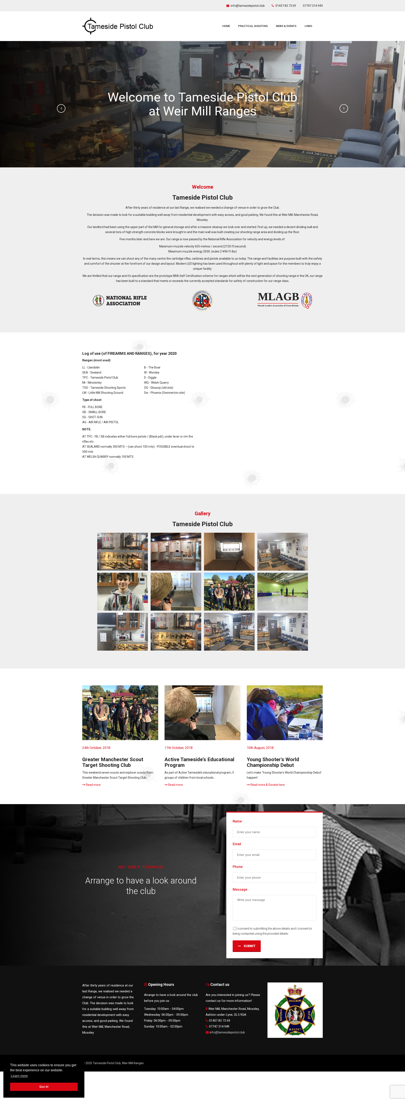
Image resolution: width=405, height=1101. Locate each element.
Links (308, 26)
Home (226, 26)
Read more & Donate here (267, 784)
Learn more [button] (19, 1076)
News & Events (286, 26)
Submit (249, 946)
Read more (93, 784)
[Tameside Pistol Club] (122, 552)
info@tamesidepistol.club (248, 5)
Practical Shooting (253, 26)
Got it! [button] (44, 1086)
